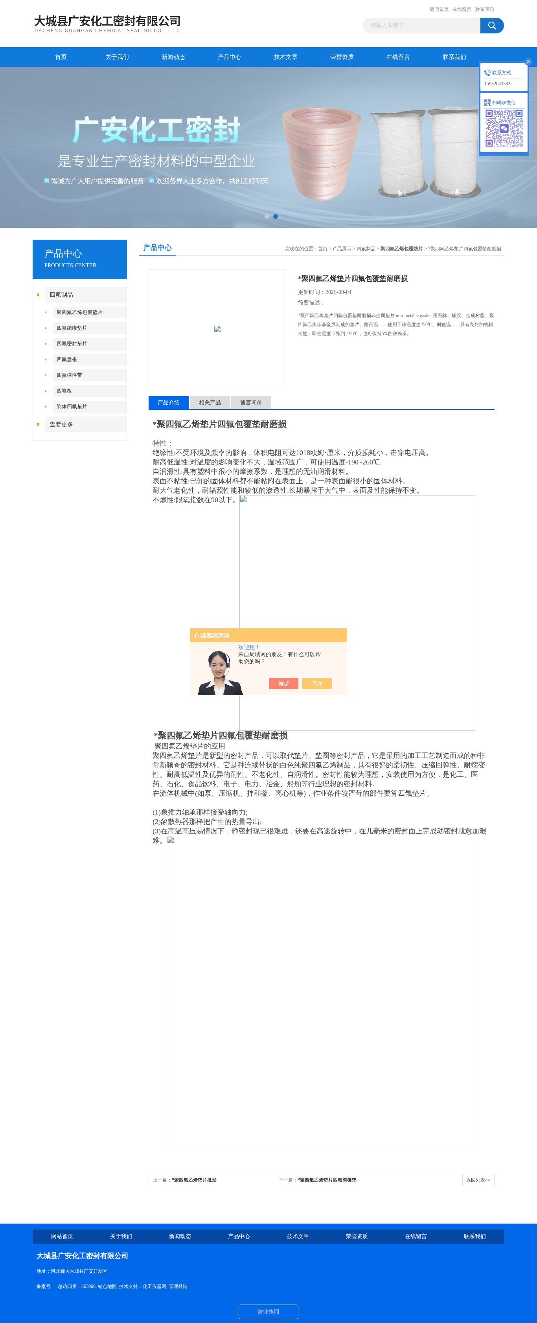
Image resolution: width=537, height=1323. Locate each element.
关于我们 (117, 57)
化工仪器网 (154, 1286)
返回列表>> (478, 1180)
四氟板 (64, 391)
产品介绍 (169, 403)
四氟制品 (61, 295)
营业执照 (268, 1312)
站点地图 (107, 1286)
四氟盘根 (67, 359)
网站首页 (62, 1236)
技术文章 (286, 57)
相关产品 (210, 403)
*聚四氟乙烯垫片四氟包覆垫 (327, 1180)
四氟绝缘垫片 (72, 328)
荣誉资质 (342, 57)
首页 (61, 57)
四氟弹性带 (69, 375)
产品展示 (342, 248)
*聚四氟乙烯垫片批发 (194, 1180)
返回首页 (439, 9)
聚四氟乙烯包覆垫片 (80, 312)
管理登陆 (178, 1286)
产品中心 (229, 57)
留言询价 (251, 403)
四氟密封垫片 (72, 344)
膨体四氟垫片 (72, 406)
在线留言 (461, 9)
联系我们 (484, 9)
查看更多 (61, 424)
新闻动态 (173, 57)
